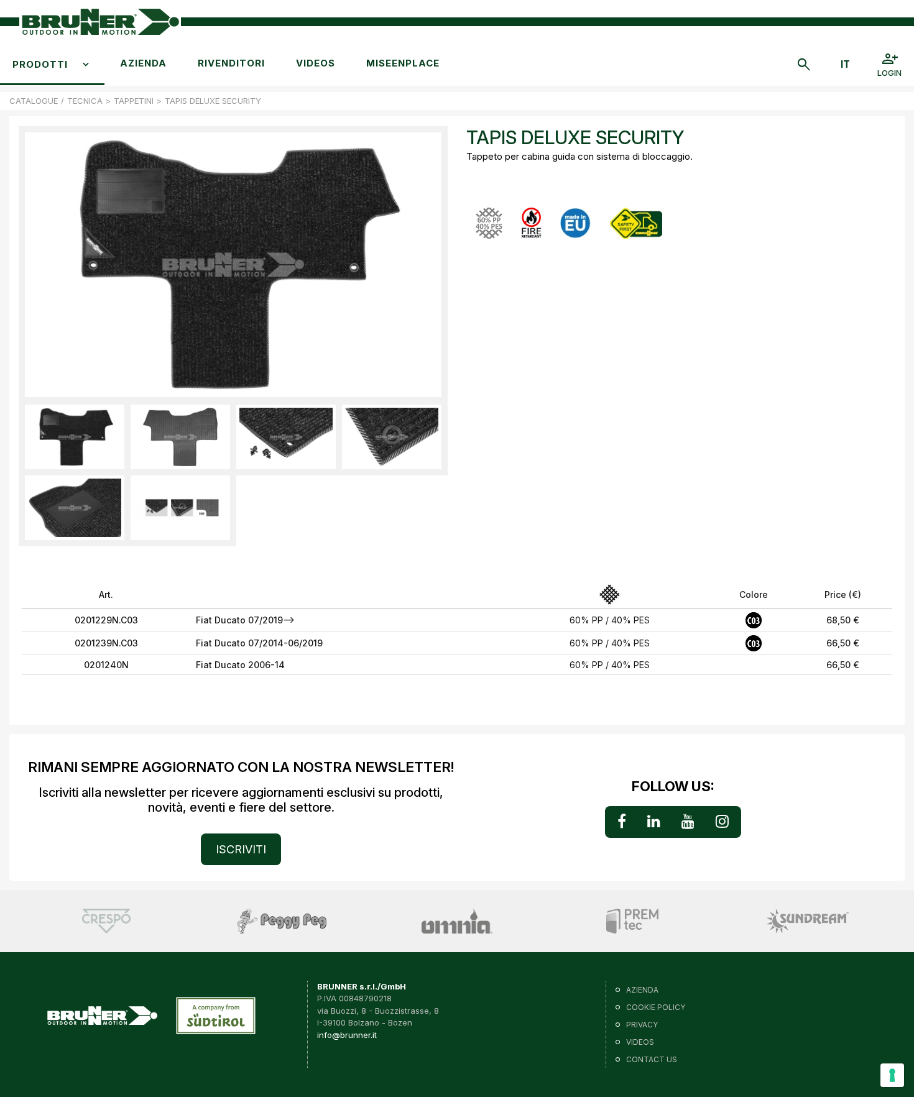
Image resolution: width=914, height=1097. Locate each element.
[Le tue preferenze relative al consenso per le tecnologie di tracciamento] (892, 1075)
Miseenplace (403, 63)
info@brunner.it (347, 1035)
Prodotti (40, 64)
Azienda (143, 63)
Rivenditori (231, 63)
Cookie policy (655, 1007)
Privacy (642, 1024)
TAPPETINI (134, 101)
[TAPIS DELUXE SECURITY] (74, 437)
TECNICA (85, 101)
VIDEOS (315, 63)
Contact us (651, 1059)
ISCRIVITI (241, 849)
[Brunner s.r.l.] (100, 22)
